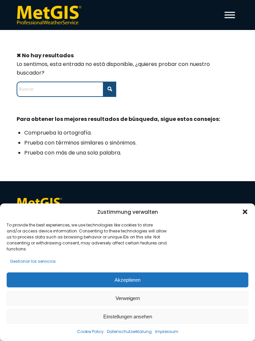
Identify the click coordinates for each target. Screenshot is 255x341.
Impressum (166, 331)
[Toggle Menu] (229, 15)
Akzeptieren (127, 280)
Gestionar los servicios (33, 261)
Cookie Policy (90, 331)
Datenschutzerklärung (129, 331)
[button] (245, 211)
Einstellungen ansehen (127, 316)
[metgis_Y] (51, 15)
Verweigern (128, 298)
